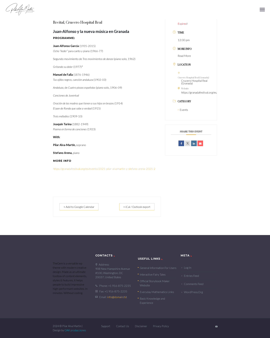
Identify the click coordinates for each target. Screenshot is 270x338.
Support (105, 326)
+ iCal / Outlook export (136, 206)
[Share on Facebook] (181, 143)
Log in (187, 267)
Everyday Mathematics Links (157, 292)
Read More (184, 55)
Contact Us (122, 326)
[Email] (200, 143)
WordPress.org (193, 292)
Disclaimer (141, 326)
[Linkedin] (194, 143)
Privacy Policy (161, 326)
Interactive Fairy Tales (153, 274)
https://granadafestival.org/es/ (199, 92)
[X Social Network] (187, 143)
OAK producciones (75, 330)
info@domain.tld (117, 297)
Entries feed (191, 275)
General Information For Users (158, 267)
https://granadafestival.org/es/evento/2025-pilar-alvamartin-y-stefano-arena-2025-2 (104, 168)
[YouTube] (216, 326)
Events (184, 109)
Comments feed (193, 284)
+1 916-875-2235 (119, 285)
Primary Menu (262, 9)
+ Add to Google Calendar (79, 206)
